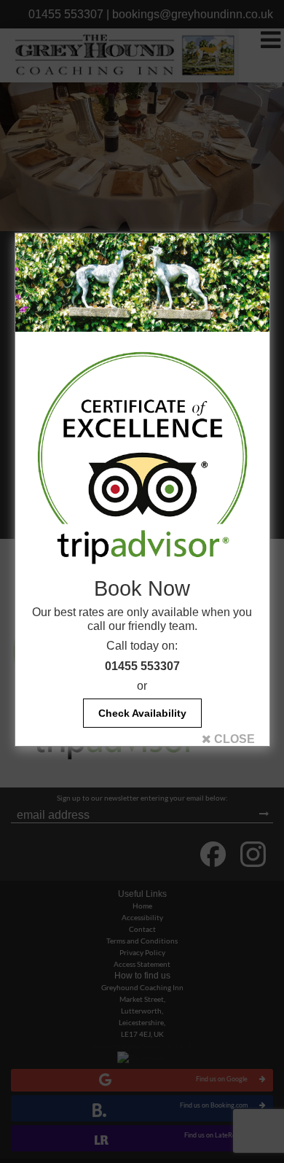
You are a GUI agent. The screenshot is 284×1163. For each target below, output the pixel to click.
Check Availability (142, 713)
